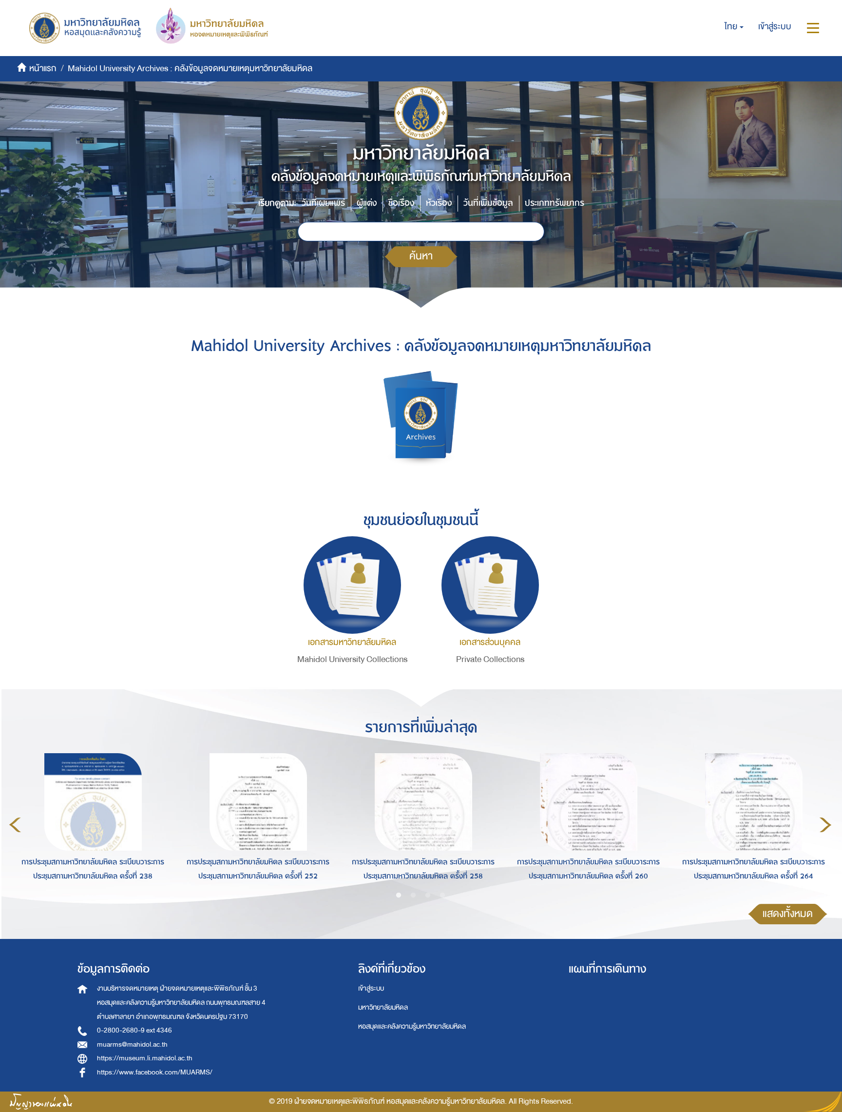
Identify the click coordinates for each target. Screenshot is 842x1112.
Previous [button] (15, 825)
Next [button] (825, 825)
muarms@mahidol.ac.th (132, 1044)
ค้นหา (421, 256)
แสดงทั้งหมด (788, 914)
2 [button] (413, 895)
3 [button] (428, 895)
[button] (734, 27)
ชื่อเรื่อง (401, 203)
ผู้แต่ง (367, 203)
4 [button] (442, 895)
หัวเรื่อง (439, 203)
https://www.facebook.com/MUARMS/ (154, 1072)
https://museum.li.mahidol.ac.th (144, 1058)
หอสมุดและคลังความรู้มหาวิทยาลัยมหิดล (412, 1026)
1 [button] (398, 895)
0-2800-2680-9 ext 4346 (134, 1030)
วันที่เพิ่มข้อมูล (488, 203)
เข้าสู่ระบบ (371, 988)
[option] (90, 823)
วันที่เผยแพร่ (323, 203)
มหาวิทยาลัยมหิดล (383, 1007)
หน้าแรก (43, 68)
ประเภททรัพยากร (554, 203)
